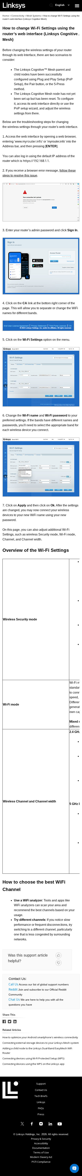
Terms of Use (41, 1152)
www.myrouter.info (28, 141)
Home (5, 15)
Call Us (13, 984)
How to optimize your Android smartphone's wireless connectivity (40, 1037)
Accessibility (41, 1143)
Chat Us (14, 999)
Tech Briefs (41, 1096)
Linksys (10, 1089)
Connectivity (18, 15)
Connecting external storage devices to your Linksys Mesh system (40, 1043)
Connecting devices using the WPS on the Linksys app (33, 1064)
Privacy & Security (41, 1138)
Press (41, 1114)
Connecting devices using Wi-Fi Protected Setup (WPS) (33, 1058)
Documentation (41, 1148)
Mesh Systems (34, 15)
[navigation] (77, 6)
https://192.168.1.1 (36, 161)
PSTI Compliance (41, 1161)
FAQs (41, 1108)
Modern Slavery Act (41, 1157)
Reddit (13, 989)
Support (41, 1083)
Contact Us (41, 1090)
